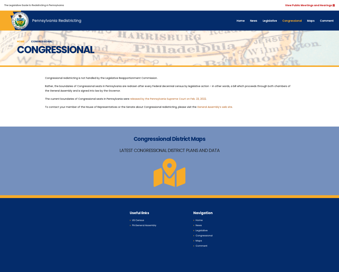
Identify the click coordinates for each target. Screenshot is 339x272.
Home (241, 21)
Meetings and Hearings (316, 5)
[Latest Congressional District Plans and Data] (169, 182)
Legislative (270, 21)
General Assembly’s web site (214, 107)
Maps (310, 21)
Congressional (292, 21)
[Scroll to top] (332, 268)
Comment (327, 21)
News (253, 21)
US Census (138, 220)
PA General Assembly (144, 225)
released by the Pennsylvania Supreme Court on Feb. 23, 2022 (168, 99)
